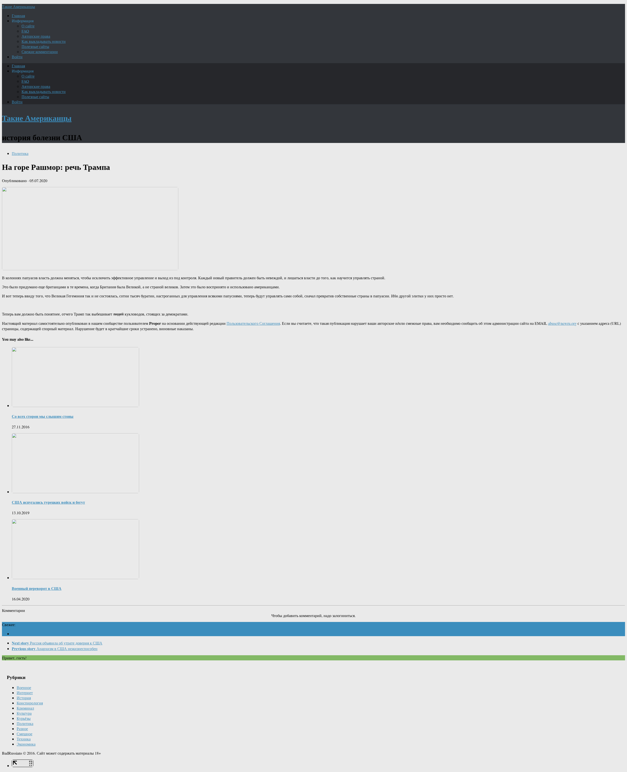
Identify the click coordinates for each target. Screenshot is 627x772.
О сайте (28, 25)
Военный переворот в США (36, 588)
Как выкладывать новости (44, 41)
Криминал (25, 708)
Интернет (25, 692)
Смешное (24, 733)
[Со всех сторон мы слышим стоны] (75, 405)
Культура (24, 713)
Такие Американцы (18, 6)
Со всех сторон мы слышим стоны (42, 416)
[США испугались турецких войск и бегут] (75, 491)
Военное (24, 687)
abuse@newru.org (562, 323)
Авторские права (36, 36)
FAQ (25, 31)
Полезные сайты (35, 46)
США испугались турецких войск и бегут (48, 502)
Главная (18, 15)
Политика (20, 153)
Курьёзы (24, 718)
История (24, 697)
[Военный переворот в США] (75, 577)
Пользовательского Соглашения (253, 323)
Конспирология (30, 702)
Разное (22, 728)
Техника (24, 738)
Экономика (26, 744)
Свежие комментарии (40, 51)
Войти (17, 56)
